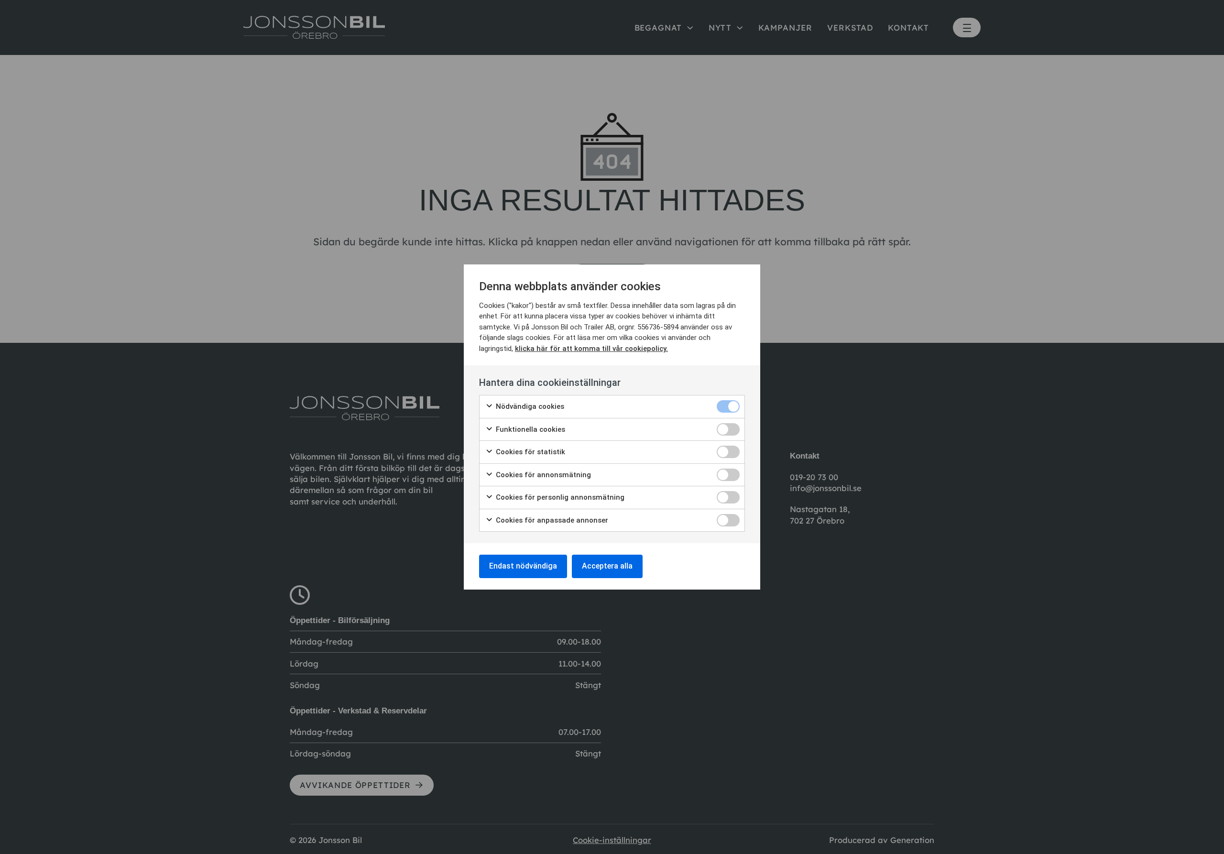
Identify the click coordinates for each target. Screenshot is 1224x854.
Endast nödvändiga (523, 565)
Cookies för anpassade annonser (551, 520)
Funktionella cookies (529, 429)
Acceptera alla (607, 565)
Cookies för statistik (529, 452)
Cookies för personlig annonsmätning (559, 497)
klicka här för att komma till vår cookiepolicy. (591, 348)
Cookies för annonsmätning (542, 475)
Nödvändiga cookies (529, 406)
